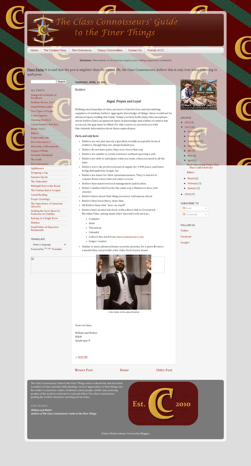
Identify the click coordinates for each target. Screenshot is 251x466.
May (190, 155)
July (190, 151)
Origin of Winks (39, 151)
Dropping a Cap (39, 173)
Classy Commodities (110, 50)
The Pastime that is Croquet (45, 190)
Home (34, 50)
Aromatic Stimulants (42, 155)
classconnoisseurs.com (129, 236)
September (194, 141)
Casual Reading (39, 195)
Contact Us (135, 50)
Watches (35, 223)
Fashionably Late (40, 137)
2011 (187, 127)
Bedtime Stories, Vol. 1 (43, 102)
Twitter (185, 230)
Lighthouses (37, 168)
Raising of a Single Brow (44, 218)
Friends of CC (156, 50)
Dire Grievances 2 (40, 142)
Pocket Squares (39, 115)
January (192, 188)
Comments (191, 214)
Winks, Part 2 (38, 129)
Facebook (186, 236)
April (190, 160)
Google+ (185, 242)
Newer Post (84, 370)
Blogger (145, 433)
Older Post (164, 370)
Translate (57, 249)
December (193, 131)
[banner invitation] (98, 272)
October (192, 136)
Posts (188, 208)
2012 (187, 122)
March (191, 178)
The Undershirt (39, 181)
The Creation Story (55, 50)
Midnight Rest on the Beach (45, 186)
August (192, 146)
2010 (187, 194)
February (193, 183)
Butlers (34, 133)
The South (36, 159)
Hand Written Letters (42, 107)
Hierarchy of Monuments (45, 146)
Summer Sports (39, 177)
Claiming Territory (41, 120)
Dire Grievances (82, 50)
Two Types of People (42, 111)
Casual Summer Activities (44, 124)
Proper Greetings (40, 199)
